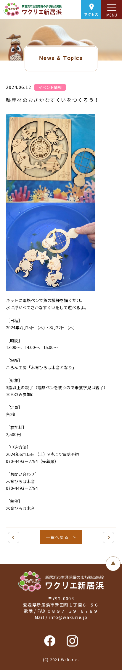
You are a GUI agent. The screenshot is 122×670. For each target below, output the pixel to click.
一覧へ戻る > (61, 537)
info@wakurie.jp (68, 617)
